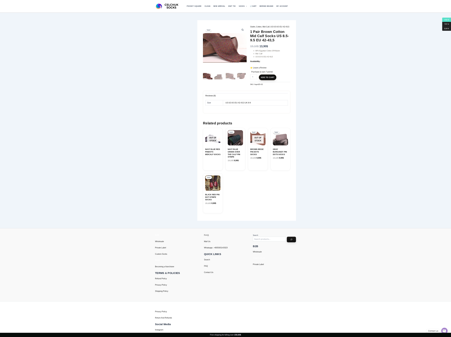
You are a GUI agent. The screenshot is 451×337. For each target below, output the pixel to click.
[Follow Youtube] (229, 169)
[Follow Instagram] (222, 169)
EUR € (445, 28)
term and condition (230, 181)
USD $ (445, 20)
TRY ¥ (445, 24)
